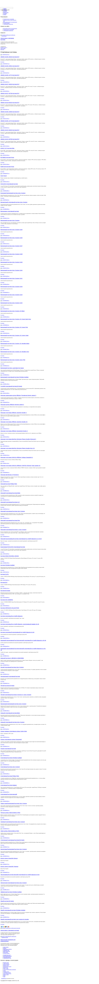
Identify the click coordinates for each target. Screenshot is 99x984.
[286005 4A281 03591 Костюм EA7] (5, 63)
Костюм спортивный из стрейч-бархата (11, 616)
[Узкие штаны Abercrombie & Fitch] (5, 828)
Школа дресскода (6, 951)
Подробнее (2, 61)
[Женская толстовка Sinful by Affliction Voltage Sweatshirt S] (5, 455)
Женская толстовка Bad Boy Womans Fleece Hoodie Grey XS (18, 448)
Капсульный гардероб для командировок (10, 22)
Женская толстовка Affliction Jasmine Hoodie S (14, 412)
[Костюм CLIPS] (5, 572)
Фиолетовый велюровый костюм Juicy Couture (14, 849)
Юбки (4, 976)
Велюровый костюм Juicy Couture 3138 (11, 254)
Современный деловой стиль (8, 24)
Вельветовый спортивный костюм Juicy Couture (14, 202)
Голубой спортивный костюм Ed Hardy (11, 386)
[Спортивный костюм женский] (5, 792)
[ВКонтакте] (1, 927)
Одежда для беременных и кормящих (9, 969)
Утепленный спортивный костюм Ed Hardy (12, 840)
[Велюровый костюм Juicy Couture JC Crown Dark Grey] (5, 316)
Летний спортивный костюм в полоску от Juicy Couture (16, 694)
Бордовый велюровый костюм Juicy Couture (13, 193)
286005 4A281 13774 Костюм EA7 (10, 75)
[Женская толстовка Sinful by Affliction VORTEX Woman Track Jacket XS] (5, 463)
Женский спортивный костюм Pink (10, 520)
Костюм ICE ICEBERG (7, 599)
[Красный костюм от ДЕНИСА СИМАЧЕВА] (5, 655)
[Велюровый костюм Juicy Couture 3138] (5, 251)
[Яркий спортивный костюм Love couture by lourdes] (5, 917)
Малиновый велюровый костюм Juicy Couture (13, 704)
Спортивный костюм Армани (9, 785)
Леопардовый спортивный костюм (10, 676)
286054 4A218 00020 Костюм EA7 (10, 102)
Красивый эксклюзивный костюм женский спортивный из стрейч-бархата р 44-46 (23, 640)
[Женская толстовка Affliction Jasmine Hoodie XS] (5, 419)
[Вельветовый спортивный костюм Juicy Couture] (5, 199)
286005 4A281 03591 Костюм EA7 (10, 66)
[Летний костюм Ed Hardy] (5, 683)
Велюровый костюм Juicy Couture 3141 (11, 278)
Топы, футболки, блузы (7, 973)
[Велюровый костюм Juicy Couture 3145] (5, 300)
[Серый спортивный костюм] (5, 746)
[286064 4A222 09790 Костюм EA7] (5, 136)
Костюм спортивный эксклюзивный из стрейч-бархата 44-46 (17, 632)
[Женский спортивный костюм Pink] (5, 518)
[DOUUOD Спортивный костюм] (5, 181)
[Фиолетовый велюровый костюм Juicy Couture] (5, 846)
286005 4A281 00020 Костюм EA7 (10, 57)
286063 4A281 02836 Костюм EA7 (10, 111)
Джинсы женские (6, 963)
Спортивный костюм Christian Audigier (11, 757)
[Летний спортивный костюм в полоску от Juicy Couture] (5, 692)
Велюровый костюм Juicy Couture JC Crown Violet (14, 335)
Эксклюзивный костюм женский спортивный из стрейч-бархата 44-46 (20, 874)
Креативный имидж (7, 957)
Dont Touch (4, 175)
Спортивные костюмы (7, 972)
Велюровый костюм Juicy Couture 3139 (11, 262)
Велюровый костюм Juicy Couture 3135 (11, 229)
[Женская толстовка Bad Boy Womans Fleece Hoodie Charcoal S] (5, 436)
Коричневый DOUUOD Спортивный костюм (13, 547)
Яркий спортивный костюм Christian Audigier (13, 910)
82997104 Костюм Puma (7, 166)
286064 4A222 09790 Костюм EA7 (10, 139)
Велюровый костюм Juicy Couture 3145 (11, 303)
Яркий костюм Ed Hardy (7, 901)
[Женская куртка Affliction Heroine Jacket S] (5, 402)
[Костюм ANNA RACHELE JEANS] (5, 553)
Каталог (5, 978)
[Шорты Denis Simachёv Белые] (5, 856)
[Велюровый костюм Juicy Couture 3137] (5, 243)
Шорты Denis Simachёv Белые (9, 858)
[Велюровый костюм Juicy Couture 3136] (5, 235)
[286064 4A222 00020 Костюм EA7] (5, 127)
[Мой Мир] (5, 927)
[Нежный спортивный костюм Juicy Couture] (5, 719)
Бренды (4, 948)
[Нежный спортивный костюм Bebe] (5, 710)
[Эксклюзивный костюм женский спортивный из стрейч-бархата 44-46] (5, 872)
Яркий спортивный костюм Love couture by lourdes (15, 919)
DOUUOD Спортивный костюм (9, 184)
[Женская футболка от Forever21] (5, 472)
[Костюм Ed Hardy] (5, 588)
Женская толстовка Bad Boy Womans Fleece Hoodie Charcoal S (18, 439)
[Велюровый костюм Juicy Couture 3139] (5, 259)
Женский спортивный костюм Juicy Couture (13, 511)
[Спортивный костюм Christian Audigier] (5, 755)
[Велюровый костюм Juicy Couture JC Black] (5, 308)
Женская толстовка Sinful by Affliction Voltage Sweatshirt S (17, 457)
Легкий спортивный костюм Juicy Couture (12, 667)
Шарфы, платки (6, 974)
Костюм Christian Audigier (8, 565)
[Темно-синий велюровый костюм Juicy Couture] (5, 801)
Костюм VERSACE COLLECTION (10, 608)
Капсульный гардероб (7, 956)
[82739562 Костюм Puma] (5, 155)
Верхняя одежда (6, 962)
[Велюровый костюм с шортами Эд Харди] (5, 365)
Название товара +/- (4, 47)
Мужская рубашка (6, 23)
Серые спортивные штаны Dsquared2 (11, 739)
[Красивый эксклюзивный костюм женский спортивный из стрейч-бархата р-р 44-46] (5, 646)
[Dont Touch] (5, 173)
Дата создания (3, 48)
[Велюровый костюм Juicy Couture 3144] (5, 292)
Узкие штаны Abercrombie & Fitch (10, 831)
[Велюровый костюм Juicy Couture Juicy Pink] (5, 357)
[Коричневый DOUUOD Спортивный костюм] (5, 544)
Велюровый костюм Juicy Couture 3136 (11, 237)
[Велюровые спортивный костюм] (5, 209)
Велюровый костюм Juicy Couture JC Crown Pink (14, 327)
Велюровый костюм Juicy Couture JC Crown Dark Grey (16, 319)
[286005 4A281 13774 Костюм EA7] (5, 72)
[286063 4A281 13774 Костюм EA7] (5, 118)
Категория (2, 49)
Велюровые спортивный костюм (10, 211)
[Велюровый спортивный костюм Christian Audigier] (5, 374)
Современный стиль (7, 958)
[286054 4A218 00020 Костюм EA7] (5, 100)
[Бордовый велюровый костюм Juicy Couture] (5, 190)
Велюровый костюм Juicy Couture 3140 (11, 270)
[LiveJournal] (7, 927)
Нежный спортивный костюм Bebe (10, 713)
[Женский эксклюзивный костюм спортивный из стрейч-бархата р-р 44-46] (5, 536)
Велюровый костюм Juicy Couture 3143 (11, 286)
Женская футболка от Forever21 (10, 474)
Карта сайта (5, 952)
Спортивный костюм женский (9, 794)
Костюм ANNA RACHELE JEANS (10, 556)
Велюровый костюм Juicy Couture (10, 220)
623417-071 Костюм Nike (7, 148)
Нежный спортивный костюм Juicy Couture (12, 722)
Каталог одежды (6, 953)
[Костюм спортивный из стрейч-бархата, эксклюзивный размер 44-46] (5, 621)
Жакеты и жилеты (6, 964)
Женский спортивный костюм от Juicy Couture (13, 529)
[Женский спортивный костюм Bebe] (5, 490)
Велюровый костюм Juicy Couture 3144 (11, 294)
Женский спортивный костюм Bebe (10, 493)
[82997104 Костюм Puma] (5, 164)
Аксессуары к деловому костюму (10, 930)
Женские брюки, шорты (7, 966)
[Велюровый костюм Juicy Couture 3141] (5, 276)
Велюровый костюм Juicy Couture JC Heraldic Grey (15, 351)
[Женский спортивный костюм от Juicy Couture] (5, 527)
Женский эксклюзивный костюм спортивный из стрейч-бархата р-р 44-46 (21, 538)
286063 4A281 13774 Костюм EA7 (10, 121)
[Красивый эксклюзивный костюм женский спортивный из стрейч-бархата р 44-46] (5, 638)
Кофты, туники (5, 968)
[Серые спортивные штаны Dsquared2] (5, 737)
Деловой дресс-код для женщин (8, 19)
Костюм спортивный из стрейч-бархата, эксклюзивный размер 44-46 (20, 624)
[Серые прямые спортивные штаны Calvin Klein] (5, 729)
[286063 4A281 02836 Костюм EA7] (5, 109)
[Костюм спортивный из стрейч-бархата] (5, 613)
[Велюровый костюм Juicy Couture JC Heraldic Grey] (5, 349)
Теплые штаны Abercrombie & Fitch (10, 812)
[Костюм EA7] (5, 580)
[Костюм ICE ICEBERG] (5, 597)
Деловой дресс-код (7, 955)
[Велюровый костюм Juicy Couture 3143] (5, 284)
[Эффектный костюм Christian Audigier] (5, 889)
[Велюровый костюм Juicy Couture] (5, 218)
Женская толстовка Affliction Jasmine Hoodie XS (14, 422)
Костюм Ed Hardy (5, 590)
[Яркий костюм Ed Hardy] (5, 898)
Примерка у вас (6, 950)
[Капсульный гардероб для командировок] (11, 937)
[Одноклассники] (4, 927)
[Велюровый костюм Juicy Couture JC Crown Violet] (5, 333)
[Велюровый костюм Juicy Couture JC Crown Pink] (5, 325)
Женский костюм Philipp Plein (9, 484)
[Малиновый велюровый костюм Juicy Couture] (5, 701)
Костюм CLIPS (5, 574)
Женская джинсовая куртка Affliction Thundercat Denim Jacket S (18, 395)
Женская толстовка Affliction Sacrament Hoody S (14, 431)
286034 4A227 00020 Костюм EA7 (10, 84)
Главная (2, 978)
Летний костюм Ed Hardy (7, 685)
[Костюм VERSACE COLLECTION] (5, 605)
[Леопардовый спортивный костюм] (5, 674)
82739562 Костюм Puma (7, 157)
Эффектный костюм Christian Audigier (11, 892)
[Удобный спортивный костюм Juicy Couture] (5, 819)
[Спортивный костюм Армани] (5, 782)
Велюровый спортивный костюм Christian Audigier (15, 377)
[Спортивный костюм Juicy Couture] (5, 764)
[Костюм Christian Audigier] (5, 562)
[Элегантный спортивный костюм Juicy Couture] (5, 880)
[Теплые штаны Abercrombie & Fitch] (5, 810)
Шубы (4, 975)
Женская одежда (6, 965)
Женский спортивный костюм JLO (10, 502)
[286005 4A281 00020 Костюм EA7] (5, 54)
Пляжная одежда (6, 971)
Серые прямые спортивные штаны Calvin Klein (14, 731)
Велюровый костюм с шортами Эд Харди (12, 368)
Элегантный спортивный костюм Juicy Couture (14, 882)
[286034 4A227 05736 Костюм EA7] (5, 91)
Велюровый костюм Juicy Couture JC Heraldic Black (15, 343)
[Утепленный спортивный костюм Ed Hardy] (5, 837)
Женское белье (5, 967)
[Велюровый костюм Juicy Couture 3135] (5, 227)
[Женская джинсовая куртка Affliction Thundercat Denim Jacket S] (5, 393)
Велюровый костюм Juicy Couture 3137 (11, 246)
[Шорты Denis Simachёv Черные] (5, 864)
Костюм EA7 (4, 582)
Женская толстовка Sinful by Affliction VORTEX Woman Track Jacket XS (20, 465)
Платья (4, 970)
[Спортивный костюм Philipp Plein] (5, 773)
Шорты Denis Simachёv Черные (9, 866)
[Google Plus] (8, 927)
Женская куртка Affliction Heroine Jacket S (12, 404)
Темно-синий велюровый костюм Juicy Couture (14, 803)
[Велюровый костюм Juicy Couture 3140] (5, 268)
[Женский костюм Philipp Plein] (5, 481)
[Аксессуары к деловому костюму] (10, 928)
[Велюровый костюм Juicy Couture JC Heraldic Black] (5, 341)
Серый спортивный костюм (8, 748)
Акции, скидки (5, 947)
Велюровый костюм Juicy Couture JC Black (13, 311)
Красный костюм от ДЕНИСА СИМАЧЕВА (12, 658)
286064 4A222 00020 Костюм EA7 (10, 130)
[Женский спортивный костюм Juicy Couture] (5, 509)
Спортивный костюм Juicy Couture (10, 767)
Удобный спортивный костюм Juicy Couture (13, 821)
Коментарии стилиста (7, 949)
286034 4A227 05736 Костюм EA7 (10, 93)
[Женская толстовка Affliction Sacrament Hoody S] (5, 428)
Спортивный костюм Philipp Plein (10, 776)
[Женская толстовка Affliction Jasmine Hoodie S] (5, 410)
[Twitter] (3, 927)
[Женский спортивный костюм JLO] (5, 499)
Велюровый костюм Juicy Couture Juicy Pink (13, 360)
